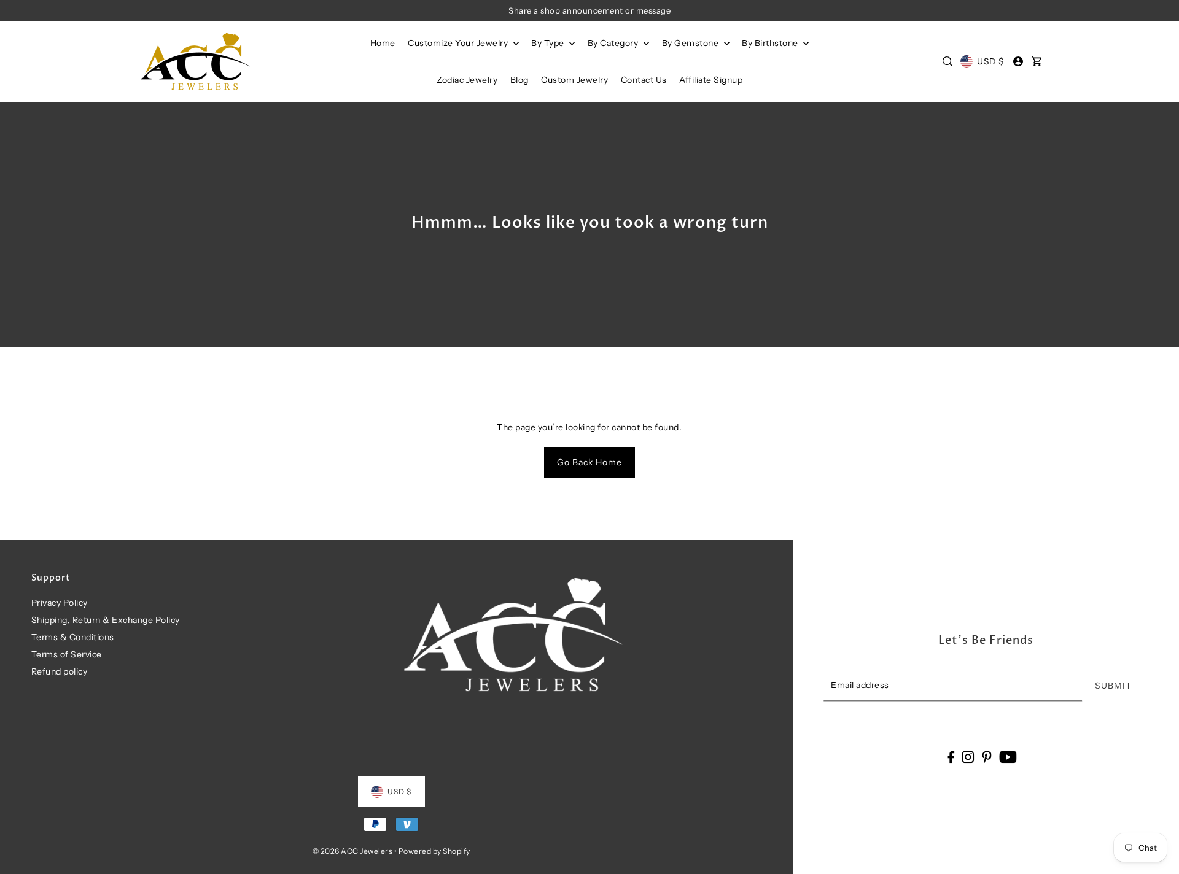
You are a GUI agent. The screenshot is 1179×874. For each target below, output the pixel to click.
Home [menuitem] (382, 42)
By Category (614, 42)
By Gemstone (691, 42)
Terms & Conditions (72, 637)
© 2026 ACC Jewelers (353, 851)
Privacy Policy (59, 602)
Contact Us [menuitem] (644, 79)
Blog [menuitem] (519, 79)
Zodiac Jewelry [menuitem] (467, 79)
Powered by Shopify (434, 851)
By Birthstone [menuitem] (771, 42)
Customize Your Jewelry (459, 42)
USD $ (990, 61)
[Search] (947, 61)
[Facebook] (950, 756)
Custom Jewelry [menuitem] (574, 79)
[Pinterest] (987, 756)
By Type (548, 42)
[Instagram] (968, 756)
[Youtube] (1008, 756)
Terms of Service (66, 654)
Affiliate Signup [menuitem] (710, 79)
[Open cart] (1036, 61)
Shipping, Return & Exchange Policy (105, 619)
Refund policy (59, 671)
